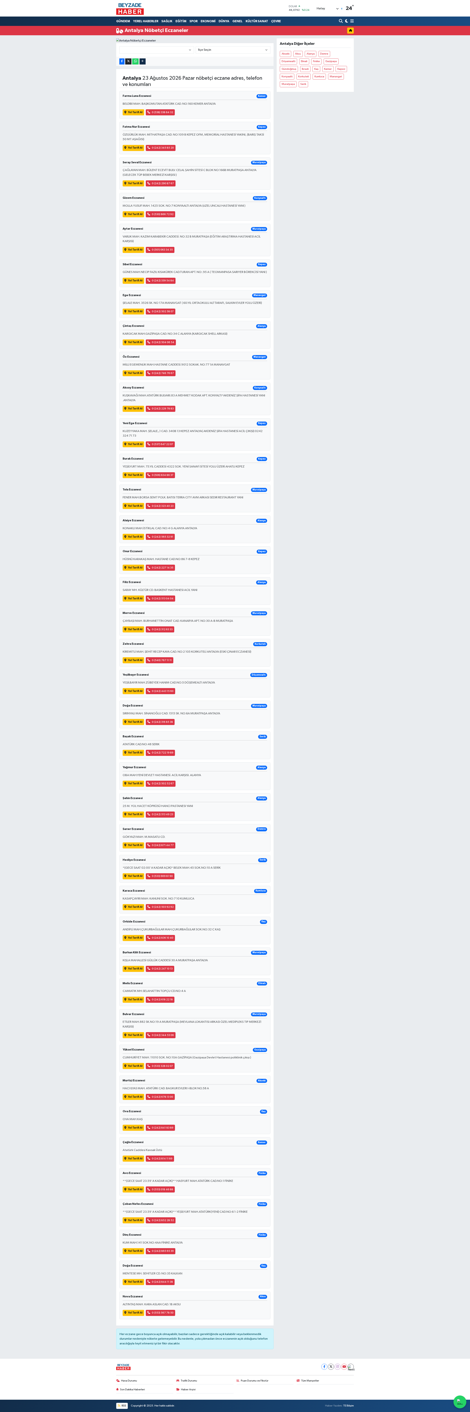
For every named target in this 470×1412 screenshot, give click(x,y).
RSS (123, 1405)
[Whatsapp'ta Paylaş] (135, 61)
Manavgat (336, 76)
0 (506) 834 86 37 (162, 475)
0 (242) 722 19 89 (162, 752)
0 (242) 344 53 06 (163, 1035)
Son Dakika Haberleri (132, 1389)
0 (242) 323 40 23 (162, 506)
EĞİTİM (181, 21)
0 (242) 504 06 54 (163, 342)
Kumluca (319, 76)
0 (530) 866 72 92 (162, 214)
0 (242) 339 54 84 (163, 280)
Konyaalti (287, 76)
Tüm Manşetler (310, 1380)
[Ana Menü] (351, 21)
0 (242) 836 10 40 (162, 937)
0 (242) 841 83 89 (162, 1127)
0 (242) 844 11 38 (162, 1281)
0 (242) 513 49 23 (162, 814)
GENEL (237, 21)
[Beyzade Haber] (130, 8)
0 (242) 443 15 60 (162, 691)
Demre (324, 53)
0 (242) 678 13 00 (162, 1097)
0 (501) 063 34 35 (162, 249)
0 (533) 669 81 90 (162, 876)
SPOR (193, 21)
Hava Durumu (129, 1380)
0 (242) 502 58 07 (163, 311)
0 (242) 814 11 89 (162, 1158)
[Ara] (341, 21)
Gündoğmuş (289, 69)
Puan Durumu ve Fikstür (254, 1380)
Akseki (286, 53)
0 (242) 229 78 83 (163, 408)
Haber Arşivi (188, 1389)
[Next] (351, 1367)
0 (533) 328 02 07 (162, 1066)
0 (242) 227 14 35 (162, 567)
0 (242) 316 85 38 (162, 722)
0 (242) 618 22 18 (162, 999)
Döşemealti (288, 61)
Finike (316, 61)
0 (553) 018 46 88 (162, 1189)
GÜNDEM (123, 21)
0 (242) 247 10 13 (162, 968)
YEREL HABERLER (145, 21)
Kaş (316, 69)
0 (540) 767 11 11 (162, 660)
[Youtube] (344, 1367)
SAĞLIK (166, 21)
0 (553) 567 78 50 (162, 1312)
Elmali (304, 61)
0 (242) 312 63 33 (162, 629)
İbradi (305, 69)
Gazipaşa (331, 61)
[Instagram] (338, 1367)
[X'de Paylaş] (128, 61)
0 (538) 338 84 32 (162, 112)
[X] (331, 1367)
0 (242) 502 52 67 (163, 783)
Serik (303, 84)
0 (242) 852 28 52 (163, 1220)
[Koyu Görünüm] (346, 21)
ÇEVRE (276, 21)
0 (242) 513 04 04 (162, 598)
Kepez (341, 69)
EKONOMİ (208, 21)
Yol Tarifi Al (135, 112)
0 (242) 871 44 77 (163, 845)
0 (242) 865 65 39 (163, 1251)
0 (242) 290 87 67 (163, 183)
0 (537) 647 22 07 (162, 444)
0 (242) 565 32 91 (162, 536)
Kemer (328, 69)
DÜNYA (224, 21)
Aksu (298, 53)
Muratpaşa (288, 84)
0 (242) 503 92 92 (163, 907)
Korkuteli (303, 76)
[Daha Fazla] (143, 61)
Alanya (311, 53)
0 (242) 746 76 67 (163, 373)
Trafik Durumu (189, 1380)
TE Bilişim (348, 1405)
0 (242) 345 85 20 (163, 147)
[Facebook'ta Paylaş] (121, 61)
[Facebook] (324, 1367)
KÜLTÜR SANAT (257, 21)
